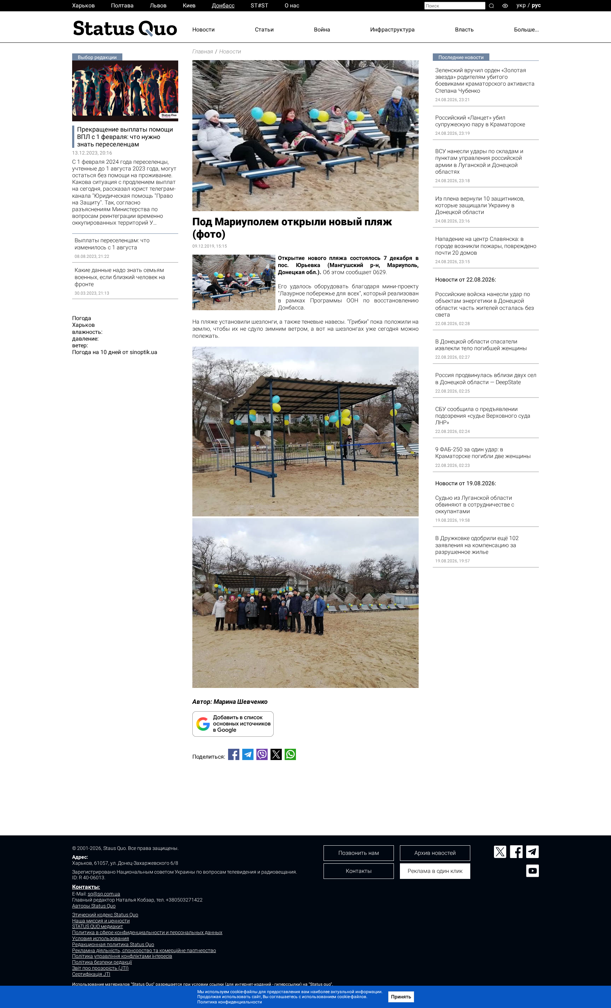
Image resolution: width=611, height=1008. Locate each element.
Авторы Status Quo (94, 906)
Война (322, 29)
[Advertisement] (305, 789)
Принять (401, 997)
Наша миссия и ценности (101, 920)
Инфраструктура (392, 29)
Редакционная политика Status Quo (113, 944)
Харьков (83, 5)
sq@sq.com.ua (104, 894)
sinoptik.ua (143, 352)
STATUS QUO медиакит (97, 926)
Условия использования (100, 938)
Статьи (264, 29)
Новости (203, 29)
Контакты (85, 887)
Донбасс (223, 5)
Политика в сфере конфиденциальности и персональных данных (147, 932)
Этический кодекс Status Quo (105, 914)
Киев (189, 5)
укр (521, 5)
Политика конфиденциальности (229, 1002)
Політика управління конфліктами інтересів (122, 956)
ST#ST (259, 5)
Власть (464, 29)
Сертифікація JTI (91, 974)
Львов (158, 5)
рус (536, 5)
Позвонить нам (358, 853)
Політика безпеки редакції (102, 962)
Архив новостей (435, 853)
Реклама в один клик (435, 871)
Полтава (122, 5)
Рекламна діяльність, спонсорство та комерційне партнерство (144, 950)
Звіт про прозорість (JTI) (100, 968)
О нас (292, 5)
